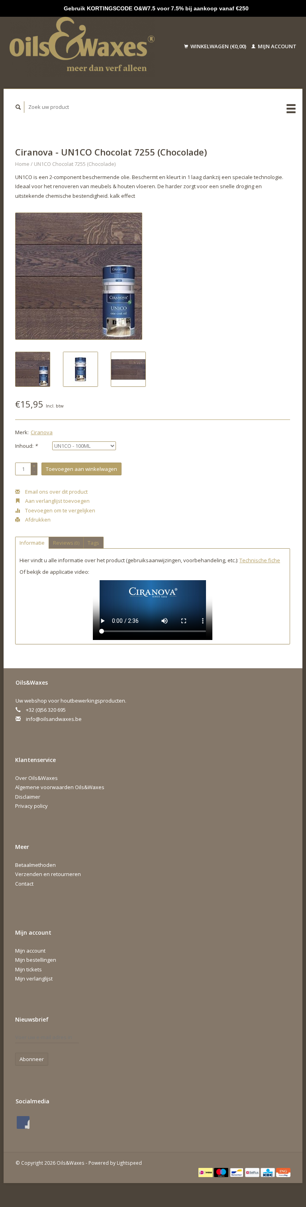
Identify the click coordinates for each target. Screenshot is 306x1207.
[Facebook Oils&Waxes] (23, 1122)
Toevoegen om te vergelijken (59, 510)
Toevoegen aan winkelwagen (81, 469)
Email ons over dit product (56, 491)
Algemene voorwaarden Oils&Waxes (59, 787)
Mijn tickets (28, 969)
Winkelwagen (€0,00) (218, 46)
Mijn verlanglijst (34, 978)
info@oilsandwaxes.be (54, 719)
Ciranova (42, 432)
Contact (24, 883)
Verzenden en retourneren (48, 874)
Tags (93, 542)
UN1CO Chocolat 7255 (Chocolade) (75, 163)
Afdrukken (37, 519)
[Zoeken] (18, 107)
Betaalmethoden (35, 864)
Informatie (32, 542)
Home (22, 163)
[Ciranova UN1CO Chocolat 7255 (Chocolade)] (79, 276)
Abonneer (32, 1059)
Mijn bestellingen (35, 959)
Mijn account (276, 46)
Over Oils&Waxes (36, 778)
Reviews (66, 542)
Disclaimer (27, 796)
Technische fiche (259, 560)
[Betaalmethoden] (206, 1171)
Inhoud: (26, 445)
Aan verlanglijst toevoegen (57, 500)
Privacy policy (31, 805)
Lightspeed (129, 1163)
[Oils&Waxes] (90, 47)
